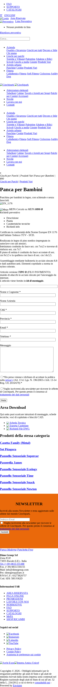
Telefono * (5, 336)
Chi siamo (11, 53)
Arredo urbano (13, 64)
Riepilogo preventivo (10, 32)
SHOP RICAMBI (15, 619)
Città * (3, 309)
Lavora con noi (14, 102)
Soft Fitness (33, 73)
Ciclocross (45, 73)
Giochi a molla (21, 62)
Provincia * (6, 318)
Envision (17, 685)
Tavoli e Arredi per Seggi (37, 93)
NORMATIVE (14, 604)
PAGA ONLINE (15, 596)
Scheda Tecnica (17, 422)
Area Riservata (17, 18)
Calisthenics (12, 73)
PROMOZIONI (14, 598)
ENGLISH (9, 15)
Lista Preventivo (23, 21)
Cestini (20, 67)
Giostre (33, 62)
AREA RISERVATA (17, 593)
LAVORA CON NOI (17, 601)
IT (1, 15)
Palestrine (30, 59)
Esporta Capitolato (19, 425)
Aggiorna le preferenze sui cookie (23, 654)
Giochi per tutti (34, 50)
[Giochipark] (14, 84)
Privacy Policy (13, 648)
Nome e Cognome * (10, 292)
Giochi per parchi (15, 56)
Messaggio (5, 345)
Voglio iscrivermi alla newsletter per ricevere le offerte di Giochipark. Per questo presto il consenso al (29, 391)
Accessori (23, 96)
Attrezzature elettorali (17, 90)
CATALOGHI (13, 9)
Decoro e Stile (50, 50)
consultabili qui (42, 682)
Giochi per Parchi (9, 181)
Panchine (11, 67)
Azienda (10, 47)
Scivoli (10, 62)
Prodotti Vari (44, 62)
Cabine (20, 93)
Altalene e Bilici (44, 59)
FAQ (9, 4)
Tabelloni (11, 93)
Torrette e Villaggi (15, 59)
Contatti (10, 104)
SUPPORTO (13, 7)
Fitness (10, 70)
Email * (4, 327)
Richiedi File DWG (19, 428)
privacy (9, 380)
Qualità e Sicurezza (16, 50)
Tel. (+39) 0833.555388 (12, 564)
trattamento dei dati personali (14, 394)
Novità (9, 99)
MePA (9, 616)
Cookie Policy (13, 651)
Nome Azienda (7, 300)
